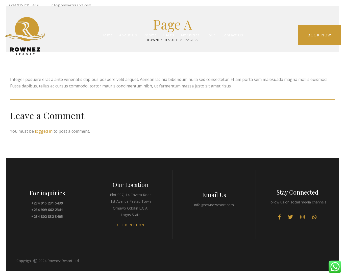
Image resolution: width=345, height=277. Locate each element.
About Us (128, 35)
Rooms (150, 35)
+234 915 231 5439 (23, 5)
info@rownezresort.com (71, 5)
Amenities (190, 35)
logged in (44, 131)
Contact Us (232, 35)
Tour (210, 35)
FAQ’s (168, 35)
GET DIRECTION (130, 225)
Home (107, 35)
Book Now (319, 35)
